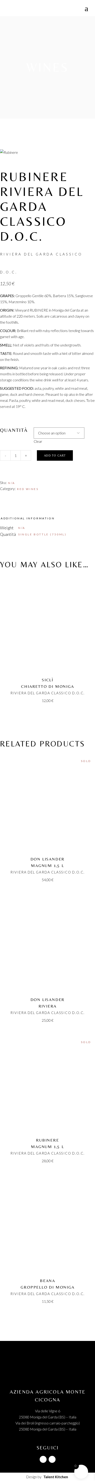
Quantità (14, 430)
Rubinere (47, 1140)
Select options (47, 615)
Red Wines (28, 489)
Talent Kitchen (55, 1476)
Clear (38, 441)
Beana (47, 1280)
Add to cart (55, 455)
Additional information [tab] (28, 518)
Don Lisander (47, 858)
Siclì (47, 679)
